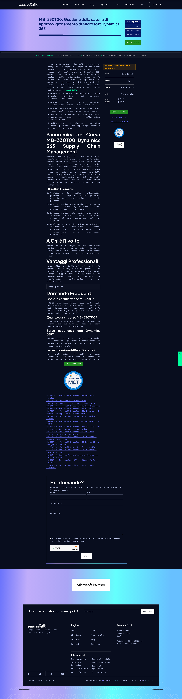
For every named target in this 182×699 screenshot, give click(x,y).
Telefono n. (56, 503)
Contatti (129, 4)
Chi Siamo (79, 4)
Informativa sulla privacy (42, 680)
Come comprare (78, 659)
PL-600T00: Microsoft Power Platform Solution (71, 447)
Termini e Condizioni (76, 664)
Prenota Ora (133, 43)
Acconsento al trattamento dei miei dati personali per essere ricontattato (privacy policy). (86, 540)
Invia (86, 556)
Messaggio (55, 513)
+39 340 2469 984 (119, 117)
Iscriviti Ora (73, 364)
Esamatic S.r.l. (110, 680)
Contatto (95, 644)
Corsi (116, 4)
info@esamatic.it (119, 122)
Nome (52, 493)
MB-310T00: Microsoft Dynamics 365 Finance (69, 408)
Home (65, 4)
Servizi (75, 644)
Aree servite (97, 635)
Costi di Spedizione (97, 667)
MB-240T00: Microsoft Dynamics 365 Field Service (73, 406)
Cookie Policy (78, 672)
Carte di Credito (101, 659)
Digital (104, 4)
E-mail (90, 493)
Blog (92, 4)
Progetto (75, 640)
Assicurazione (99, 672)
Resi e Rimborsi (79, 669)
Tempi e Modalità (101, 662)
